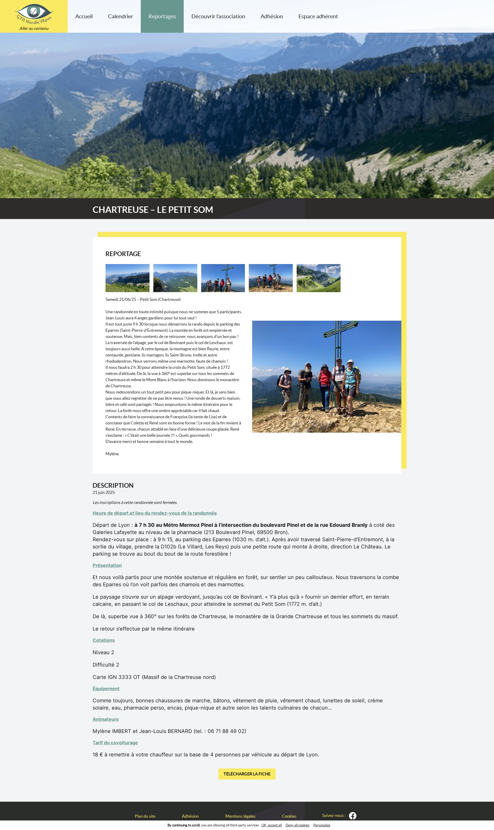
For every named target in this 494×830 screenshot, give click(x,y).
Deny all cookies (298, 825)
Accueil (84, 16)
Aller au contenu (33, 28)
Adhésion (272, 16)
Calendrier (120, 16)
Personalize (321, 825)
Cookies (289, 816)
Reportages (162, 16)
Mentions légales (240, 816)
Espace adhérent (318, 16)
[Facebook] (352, 816)
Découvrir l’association (218, 16)
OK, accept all (271, 825)
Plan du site (145, 816)
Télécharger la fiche (247, 774)
